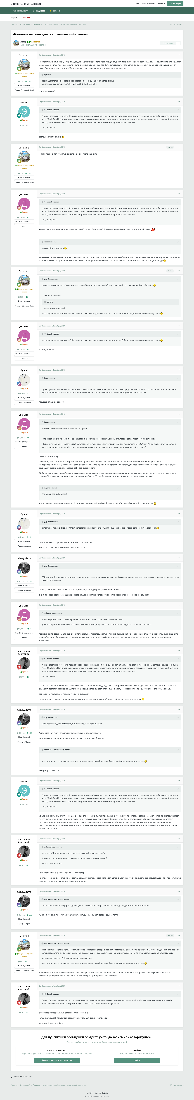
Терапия (41, 45)
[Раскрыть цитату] (43, 75)
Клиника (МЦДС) (20, 11)
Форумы (14, 18)
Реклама (55, 11)
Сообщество (39, 11)
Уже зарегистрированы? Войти (150, 4)
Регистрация (175, 4)
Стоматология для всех (26, 3)
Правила (27, 18)
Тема (88, 1093)
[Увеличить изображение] (62, 137)
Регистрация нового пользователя (57, 1060)
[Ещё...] (178, 55)
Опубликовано (52, 55)
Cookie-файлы (101, 1093)
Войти (137, 1060)
